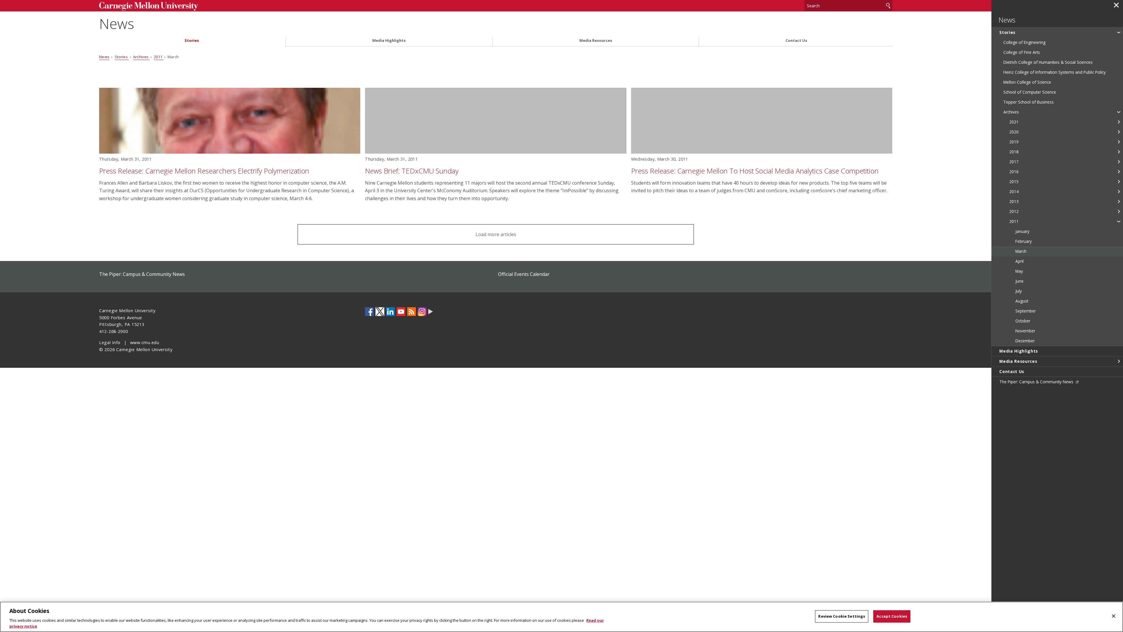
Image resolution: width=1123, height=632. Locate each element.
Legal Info (109, 342)
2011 (158, 56)
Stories (192, 40)
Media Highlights (389, 40)
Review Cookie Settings (841, 616)
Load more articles (496, 234)
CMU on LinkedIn (390, 311)
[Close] (1113, 616)
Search (888, 5)
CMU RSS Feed (411, 311)
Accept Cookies (891, 616)
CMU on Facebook (369, 311)
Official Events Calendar (524, 274)
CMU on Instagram (422, 311)
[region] (561, 617)
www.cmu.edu (144, 342)
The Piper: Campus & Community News (142, 274)
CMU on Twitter (380, 311)
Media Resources (595, 40)
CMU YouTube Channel (401, 311)
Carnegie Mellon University (190, 6)
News (116, 24)
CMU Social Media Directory (430, 311)
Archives (141, 56)
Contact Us (796, 40)
